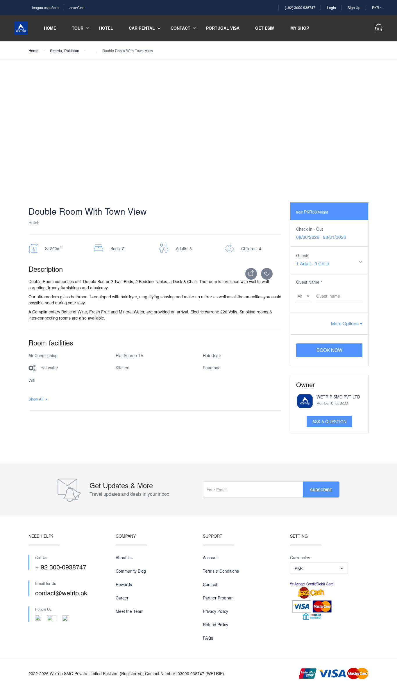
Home (50, 28)
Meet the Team (130, 611)
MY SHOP (299, 28)
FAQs (208, 638)
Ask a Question (329, 421)
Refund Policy (215, 624)
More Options (345, 323)
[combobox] (319, 568)
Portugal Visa (222, 28)
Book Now (329, 350)
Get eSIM (265, 28)
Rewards (124, 584)
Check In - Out (309, 229)
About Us (124, 557)
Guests (302, 255)
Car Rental (142, 28)
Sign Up (354, 7)
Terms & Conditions (221, 571)
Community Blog (131, 571)
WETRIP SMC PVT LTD (338, 397)
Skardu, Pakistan (64, 50)
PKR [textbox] (299, 568)
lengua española (45, 7)
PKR (376, 7)
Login (331, 7)
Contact (180, 28)
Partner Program (218, 598)
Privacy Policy (215, 611)
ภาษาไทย (76, 7)
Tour (77, 28)
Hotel (106, 28)
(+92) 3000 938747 (300, 7)
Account (210, 557)
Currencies (300, 557)
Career (122, 598)
